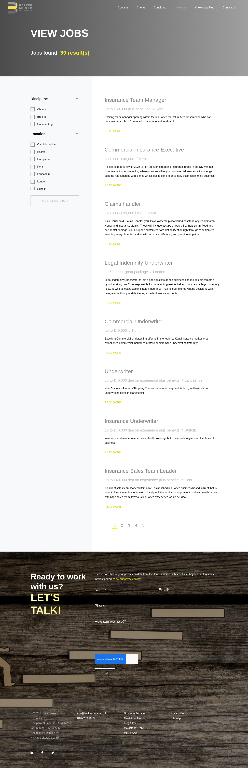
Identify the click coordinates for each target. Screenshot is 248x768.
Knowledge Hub (204, 7)
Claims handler (123, 204)
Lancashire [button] (44, 174)
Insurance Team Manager (135, 100)
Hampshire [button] (43, 159)
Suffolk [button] (41, 189)
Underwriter (119, 371)
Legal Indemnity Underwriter (139, 263)
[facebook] (42, 752)
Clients (141, 7)
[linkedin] (32, 752)
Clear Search (55, 200)
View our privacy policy (127, 579)
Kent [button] (40, 166)
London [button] (41, 181)
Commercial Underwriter (134, 321)
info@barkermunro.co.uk (92, 713)
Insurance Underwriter (131, 421)
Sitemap (176, 718)
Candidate (160, 7)
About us (123, 7)
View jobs (180, 7)
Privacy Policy (179, 713)
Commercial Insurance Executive (144, 150)
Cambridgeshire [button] (47, 144)
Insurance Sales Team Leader (141, 471)
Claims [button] (41, 109)
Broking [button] (42, 116)
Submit (105, 673)
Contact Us (229, 7)
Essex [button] (41, 151)
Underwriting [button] (45, 124)
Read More (113, 131)
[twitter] (52, 752)
